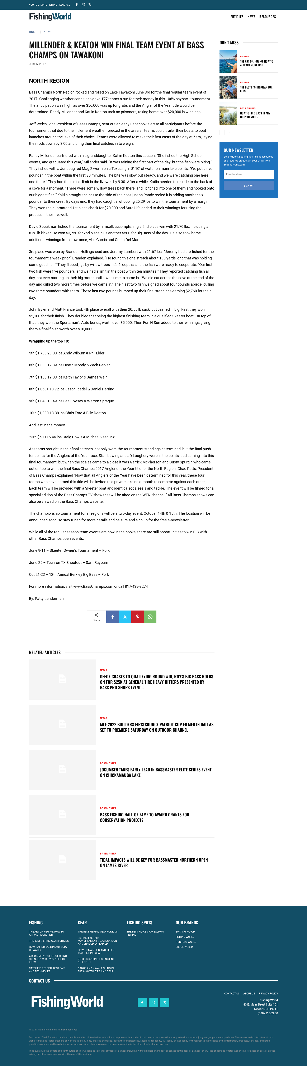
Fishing (244, 56)
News (48, 32)
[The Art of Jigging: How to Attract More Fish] (228, 61)
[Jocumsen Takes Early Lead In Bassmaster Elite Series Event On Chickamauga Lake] (62, 770)
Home (33, 32)
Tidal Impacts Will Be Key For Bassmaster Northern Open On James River (154, 862)
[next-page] (228, 132)
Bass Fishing (248, 108)
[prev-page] (222, 132)
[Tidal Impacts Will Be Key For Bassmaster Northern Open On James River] (62, 860)
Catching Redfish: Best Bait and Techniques (47, 970)
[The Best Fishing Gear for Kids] (228, 87)
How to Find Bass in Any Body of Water (255, 115)
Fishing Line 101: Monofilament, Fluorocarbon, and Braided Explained (97, 940)
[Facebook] (76, 4)
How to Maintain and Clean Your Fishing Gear (96, 951)
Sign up (249, 185)
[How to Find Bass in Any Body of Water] (228, 113)
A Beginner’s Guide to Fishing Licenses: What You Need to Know (48, 959)
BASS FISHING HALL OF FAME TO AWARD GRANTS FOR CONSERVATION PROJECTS (144, 817)
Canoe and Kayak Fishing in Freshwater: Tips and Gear (96, 970)
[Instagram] (83, 4)
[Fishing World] (51, 17)
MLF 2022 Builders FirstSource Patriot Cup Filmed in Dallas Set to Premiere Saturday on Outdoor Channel (156, 727)
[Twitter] (90, 4)
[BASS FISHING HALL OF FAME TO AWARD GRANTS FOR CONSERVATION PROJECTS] (62, 815)
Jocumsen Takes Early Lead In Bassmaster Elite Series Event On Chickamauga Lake (156, 772)
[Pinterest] (137, 617)
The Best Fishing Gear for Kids (256, 89)
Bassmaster (108, 763)
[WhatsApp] (150, 617)
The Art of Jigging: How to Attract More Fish (256, 63)
